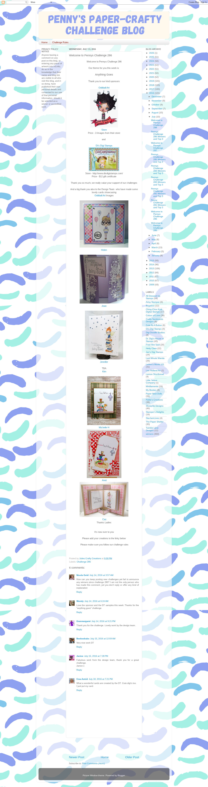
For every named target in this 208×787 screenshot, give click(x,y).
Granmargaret (83, 621)
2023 (152, 65)
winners (149, 434)
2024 (152, 61)
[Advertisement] (104, 746)
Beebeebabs (82, 639)
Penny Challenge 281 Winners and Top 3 (158, 204)
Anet (104, 480)
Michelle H (104, 427)
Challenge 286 (84, 562)
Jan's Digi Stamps (154, 352)
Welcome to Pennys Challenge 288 (157, 124)
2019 (152, 81)
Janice (79, 656)
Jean (104, 306)
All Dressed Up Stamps (153, 297)
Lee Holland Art (153, 370)
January (156, 255)
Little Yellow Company (151, 381)
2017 (152, 89)
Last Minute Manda (155, 358)
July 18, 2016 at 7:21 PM (101, 679)
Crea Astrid (82, 679)
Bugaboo (150, 306)
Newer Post (76, 757)
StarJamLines (152, 418)
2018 (152, 85)
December (157, 96)
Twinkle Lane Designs (152, 429)
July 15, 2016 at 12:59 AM (102, 639)
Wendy (80, 601)
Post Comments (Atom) (93, 763)
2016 (152, 93)
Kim (104, 371)
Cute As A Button (154, 325)
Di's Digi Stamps (104, 145)
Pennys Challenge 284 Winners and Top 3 (158, 169)
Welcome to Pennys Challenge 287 (157, 147)
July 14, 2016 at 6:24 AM (96, 601)
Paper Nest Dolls (154, 394)
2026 (152, 53)
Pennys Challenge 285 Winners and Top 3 (158, 158)
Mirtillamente (152, 386)
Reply (79, 592)
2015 (152, 260)
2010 (152, 280)
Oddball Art (104, 87)
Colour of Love (153, 315)
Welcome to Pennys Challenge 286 (157, 215)
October (156, 105)
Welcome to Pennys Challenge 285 (157, 227)
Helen (104, 250)
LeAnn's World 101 (155, 364)
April (154, 243)
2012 (152, 272)
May (154, 239)
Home (44, 42)
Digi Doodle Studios (155, 332)
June (154, 235)
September (157, 109)
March (155, 247)
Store (104, 130)
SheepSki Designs (154, 406)
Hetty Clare (151, 348)
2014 (152, 264)
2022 (152, 69)
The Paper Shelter (155, 422)
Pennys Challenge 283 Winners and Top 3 (158, 181)
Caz (104, 519)
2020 (152, 77)
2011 (151, 276)
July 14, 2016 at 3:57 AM (101, 575)
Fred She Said (153, 345)
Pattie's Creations (154, 400)
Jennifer (104, 362)
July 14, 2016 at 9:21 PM (103, 621)
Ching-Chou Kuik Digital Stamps (154, 310)
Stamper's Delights (155, 412)
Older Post (132, 757)
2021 (152, 73)
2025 (152, 57)
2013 (152, 268)
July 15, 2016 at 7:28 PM (96, 656)
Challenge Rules (60, 42)
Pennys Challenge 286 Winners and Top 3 (158, 135)
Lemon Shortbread (155, 374)
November (157, 101)
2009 (152, 285)
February (156, 251)
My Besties (151, 390)
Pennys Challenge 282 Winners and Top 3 (158, 192)
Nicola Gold (82, 575)
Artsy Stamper (153, 302)
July (154, 117)
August (155, 112)
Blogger (121, 775)
